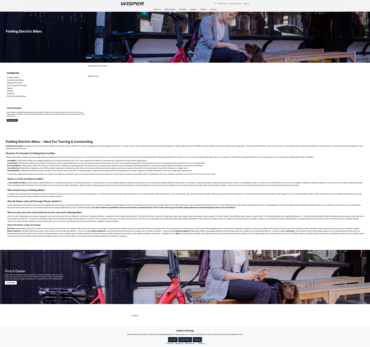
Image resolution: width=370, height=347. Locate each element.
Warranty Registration (235, 3)
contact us (123, 236)
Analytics (180, 343)
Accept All (173, 339)
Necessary (170, 343)
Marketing (201, 343)
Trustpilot (134, 316)
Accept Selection (185, 339)
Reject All (197, 339)
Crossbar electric (98, 185)
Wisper (283, 194)
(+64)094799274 (222, 3)
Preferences (191, 343)
